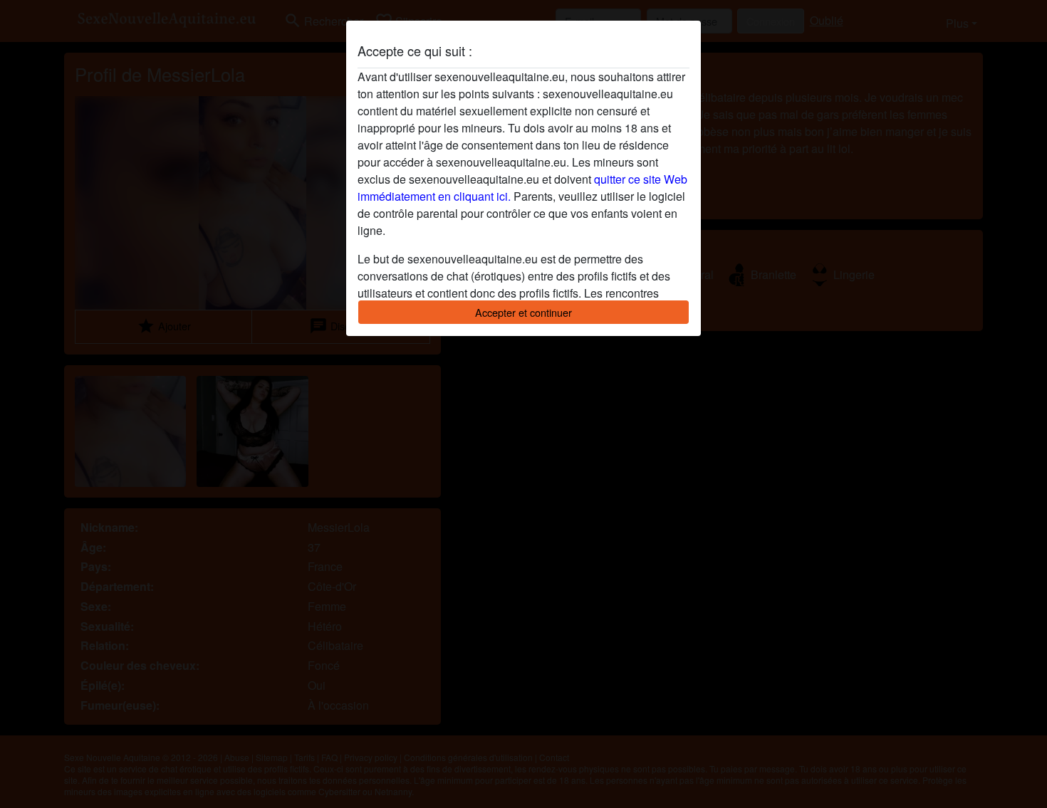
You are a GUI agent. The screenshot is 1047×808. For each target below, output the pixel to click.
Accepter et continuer (523, 312)
